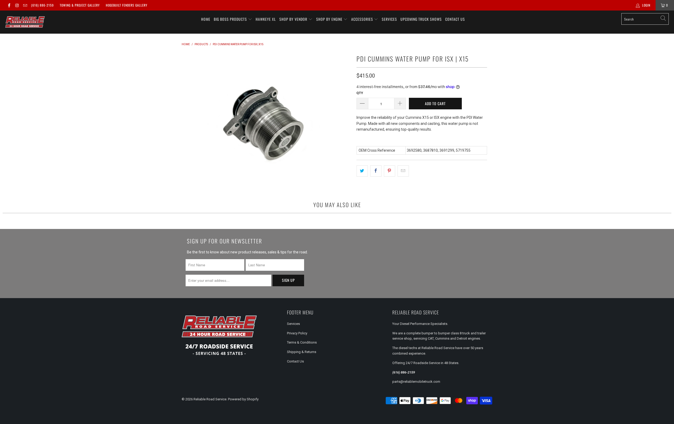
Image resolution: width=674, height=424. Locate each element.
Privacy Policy (297, 333)
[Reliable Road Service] (25, 22)
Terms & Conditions (302, 342)
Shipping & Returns (301, 352)
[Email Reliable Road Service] (25, 5)
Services (389, 19)
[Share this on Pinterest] (389, 170)
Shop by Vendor (293, 19)
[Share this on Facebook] (375, 170)
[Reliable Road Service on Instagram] (16, 5)
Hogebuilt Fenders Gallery (126, 5)
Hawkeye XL (266, 19)
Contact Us (455, 19)
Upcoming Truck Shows (421, 19)
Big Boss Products (231, 19)
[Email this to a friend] (403, 170)
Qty (359, 93)
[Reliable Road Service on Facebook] (9, 5)
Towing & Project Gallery (80, 5)
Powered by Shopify (243, 399)
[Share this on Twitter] (362, 170)
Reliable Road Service (210, 399)
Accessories (362, 19)
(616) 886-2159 (42, 5)
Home (205, 19)
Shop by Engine (330, 19)
